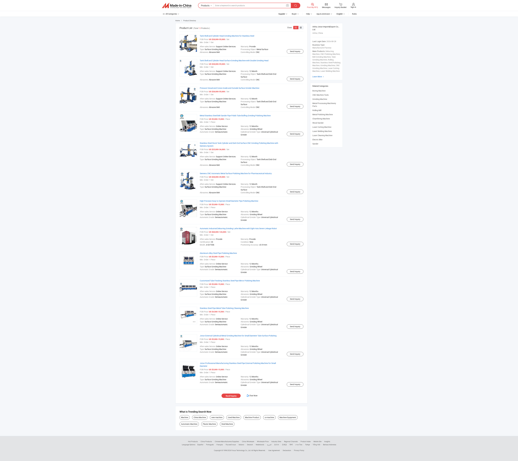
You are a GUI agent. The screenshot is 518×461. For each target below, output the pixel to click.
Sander (315, 143)
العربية (269, 444)
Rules (354, 14)
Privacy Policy (299, 450)
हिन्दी (291, 444)
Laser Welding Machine (322, 131)
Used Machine (234, 417)
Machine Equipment (288, 417)
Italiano (241, 444)
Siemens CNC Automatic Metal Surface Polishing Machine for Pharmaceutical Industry (236, 173)
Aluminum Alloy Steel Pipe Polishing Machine (218, 253)
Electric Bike (317, 139)
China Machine (200, 417)
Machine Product (252, 417)
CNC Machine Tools (320, 95)
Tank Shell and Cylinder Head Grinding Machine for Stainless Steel (227, 36)
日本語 (284, 444)
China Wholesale (248, 441)
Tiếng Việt (316, 444)
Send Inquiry (295, 51)
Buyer (294, 14)
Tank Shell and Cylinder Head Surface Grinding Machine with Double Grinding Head (234, 60)
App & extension (323, 14)
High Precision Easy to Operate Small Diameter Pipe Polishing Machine (229, 201)
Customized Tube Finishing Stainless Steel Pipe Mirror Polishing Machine (230, 280)
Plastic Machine (209, 424)
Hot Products (193, 441)
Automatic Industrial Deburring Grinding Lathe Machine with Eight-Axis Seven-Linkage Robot (238, 228)
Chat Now (253, 395)
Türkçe (307, 444)
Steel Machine (227, 424)
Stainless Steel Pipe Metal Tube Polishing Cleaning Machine (224, 308)
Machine (184, 417)
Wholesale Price (263, 441)
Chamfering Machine (321, 118)
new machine (216, 417)
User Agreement (274, 450)
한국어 (276, 444)
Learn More (318, 76)
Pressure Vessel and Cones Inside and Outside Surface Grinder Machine (229, 88)
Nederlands (260, 444)
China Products (206, 441)
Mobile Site (317, 441)
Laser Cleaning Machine (322, 135)
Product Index (306, 441)
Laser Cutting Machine (321, 127)
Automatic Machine (189, 424)
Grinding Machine (319, 99)
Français (220, 444)
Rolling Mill (316, 110)
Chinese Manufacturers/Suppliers (227, 441)
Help (308, 14)
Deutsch (250, 444)
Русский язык (231, 444)
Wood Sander (318, 123)
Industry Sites (276, 441)
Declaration (287, 450)
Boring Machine (319, 90)
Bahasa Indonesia (329, 444)
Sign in (353, 7)
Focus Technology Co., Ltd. (241, 450)
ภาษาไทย (298, 444)
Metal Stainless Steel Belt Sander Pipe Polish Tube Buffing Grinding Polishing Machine (235, 115)
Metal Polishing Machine (322, 114)
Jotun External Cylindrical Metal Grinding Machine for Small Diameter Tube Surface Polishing (238, 335)
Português (210, 444)
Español (200, 444)
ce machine (269, 417)
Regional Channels (291, 441)
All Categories (171, 14)
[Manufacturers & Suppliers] (176, 5)
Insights (327, 441)
